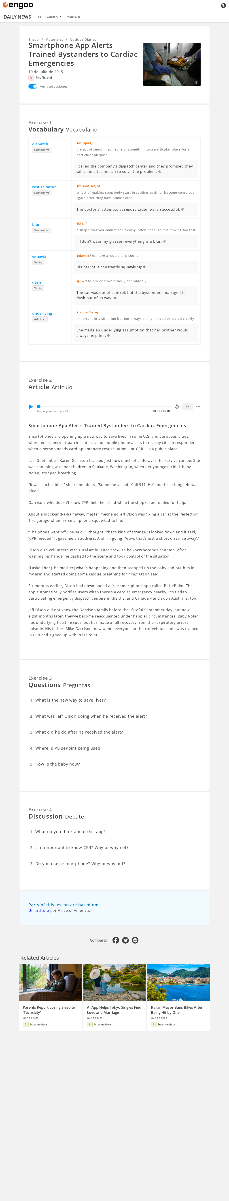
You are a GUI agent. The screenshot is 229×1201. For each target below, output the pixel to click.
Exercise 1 (40, 122)
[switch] (32, 86)
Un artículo (38, 910)
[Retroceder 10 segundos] (176, 406)
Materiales (73, 17)
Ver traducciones (54, 86)
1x (187, 406)
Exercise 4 (40, 809)
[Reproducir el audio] (159, 172)
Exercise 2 (40, 380)
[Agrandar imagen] (172, 64)
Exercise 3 (40, 678)
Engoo (33, 39)
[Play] (30, 406)
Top (38, 17)
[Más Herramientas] (198, 406)
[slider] (38, 406)
